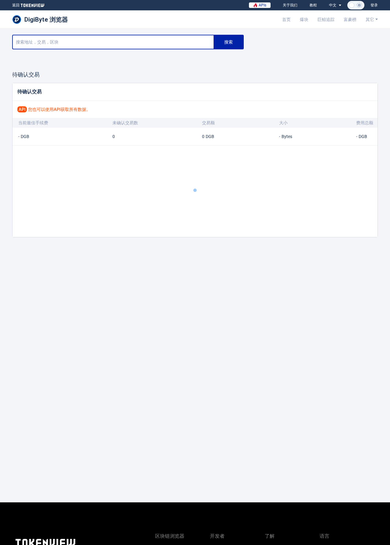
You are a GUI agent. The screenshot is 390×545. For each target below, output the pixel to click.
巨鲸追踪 (326, 19)
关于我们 (290, 5)
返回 (16, 5)
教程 (313, 5)
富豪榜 (350, 19)
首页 (286, 19)
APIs (261, 5)
